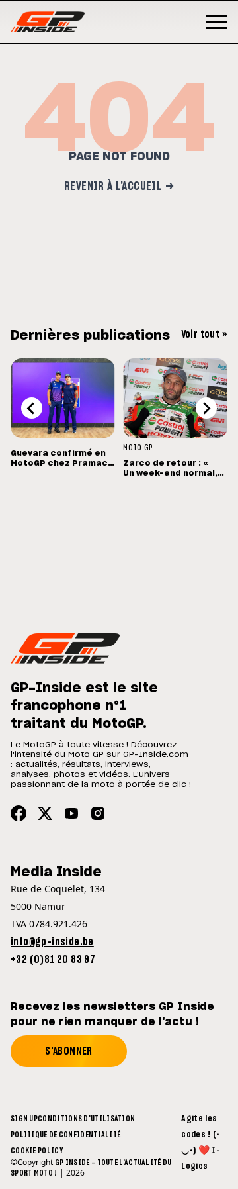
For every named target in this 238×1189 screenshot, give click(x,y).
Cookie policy (37, 1151)
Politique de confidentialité (65, 1135)
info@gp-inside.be (52, 942)
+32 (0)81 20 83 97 (53, 960)
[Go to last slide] (31, 408)
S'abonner (69, 1051)
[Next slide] (206, 408)
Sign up (24, 1119)
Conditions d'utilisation (86, 1119)
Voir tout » (204, 334)
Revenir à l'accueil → (119, 187)
